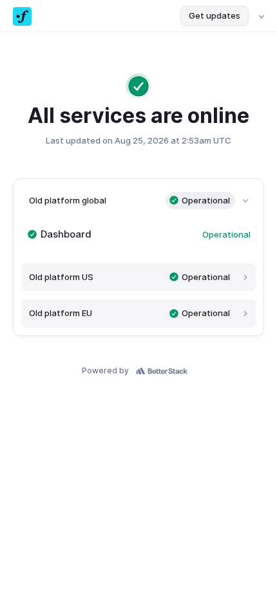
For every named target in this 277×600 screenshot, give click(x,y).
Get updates (214, 15)
